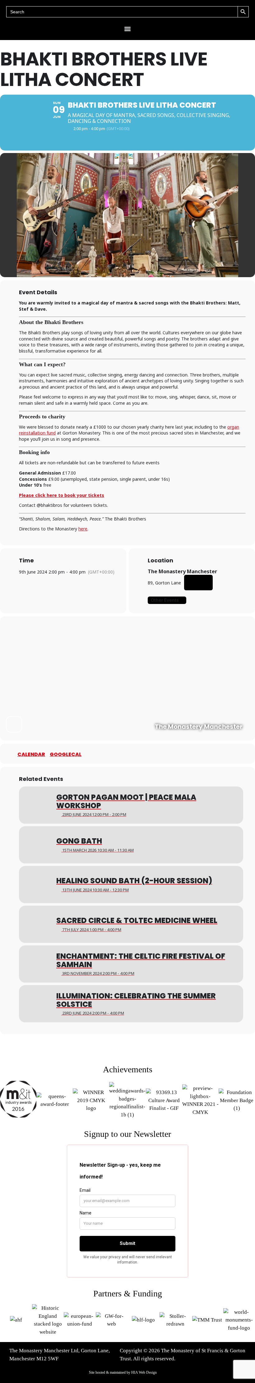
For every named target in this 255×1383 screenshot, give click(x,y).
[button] (128, 29)
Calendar (31, 754)
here (82, 529)
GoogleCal (65, 754)
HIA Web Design (144, 1372)
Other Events (165, 600)
